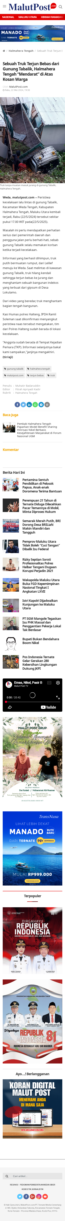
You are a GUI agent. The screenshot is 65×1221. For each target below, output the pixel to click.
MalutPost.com (18, 86)
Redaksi (14, 1185)
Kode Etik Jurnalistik (33, 1189)
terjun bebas (37, 375)
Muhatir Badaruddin (27, 385)
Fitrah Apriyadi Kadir (27, 389)
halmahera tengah (40, 368)
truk (52, 375)
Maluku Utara (27, 17)
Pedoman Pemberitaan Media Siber (37, 1185)
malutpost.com (15, 375)
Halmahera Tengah (21, 50)
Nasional (8, 17)
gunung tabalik (15, 368)
